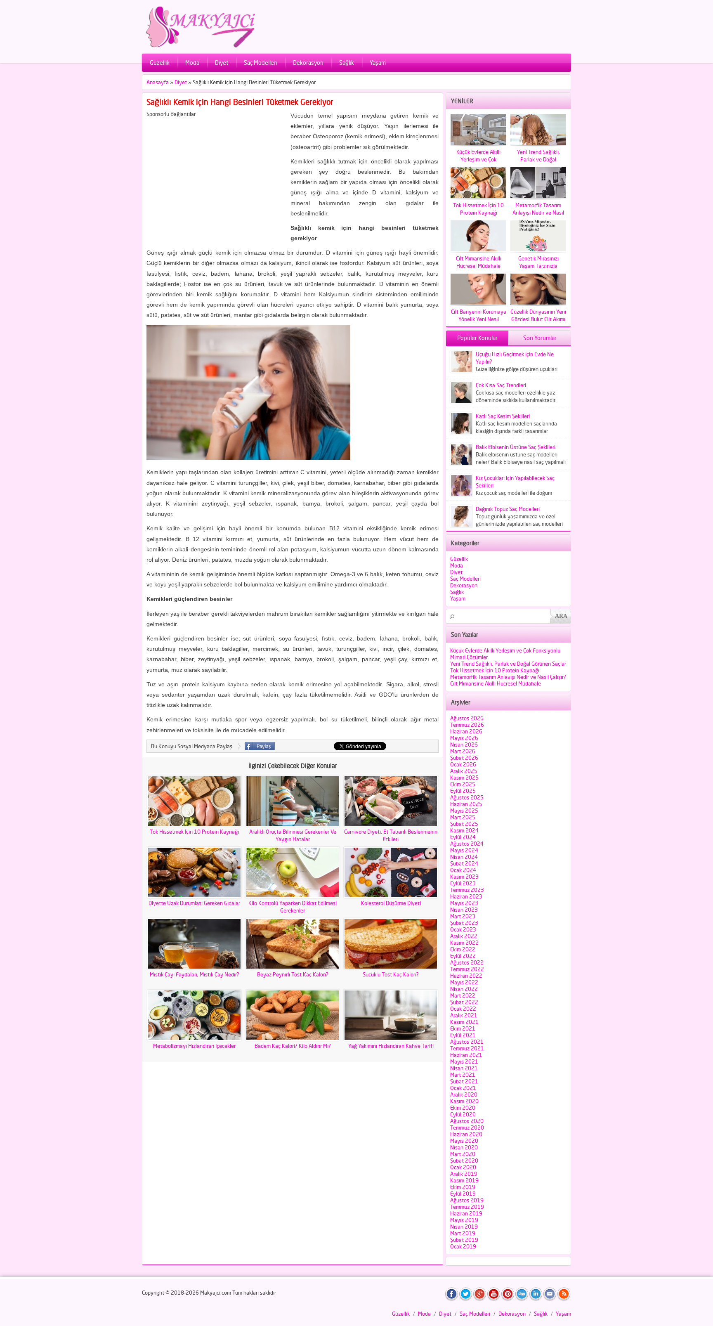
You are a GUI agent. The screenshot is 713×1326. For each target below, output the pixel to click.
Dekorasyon (308, 62)
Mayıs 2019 (464, 1220)
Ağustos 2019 (467, 1200)
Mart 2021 (462, 1074)
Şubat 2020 (464, 1160)
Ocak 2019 (463, 1246)
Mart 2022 (462, 995)
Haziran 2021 (466, 1055)
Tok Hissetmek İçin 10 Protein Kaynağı (194, 831)
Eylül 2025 (463, 790)
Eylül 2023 (463, 883)
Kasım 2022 (464, 942)
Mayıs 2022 (464, 982)
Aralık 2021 (463, 1015)
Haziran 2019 (466, 1213)
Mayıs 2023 (464, 903)
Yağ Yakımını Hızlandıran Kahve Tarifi (391, 1045)
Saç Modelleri (260, 62)
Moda (192, 62)
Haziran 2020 (466, 1134)
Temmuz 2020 (467, 1127)
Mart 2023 (462, 916)
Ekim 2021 (462, 1028)
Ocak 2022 (463, 1008)
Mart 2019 (462, 1233)
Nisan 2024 (464, 856)
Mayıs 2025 (464, 810)
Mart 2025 (462, 817)
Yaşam (378, 62)
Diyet (221, 62)
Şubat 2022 (464, 1002)
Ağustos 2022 (467, 962)
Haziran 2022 (466, 975)
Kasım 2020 (464, 1101)
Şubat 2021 (464, 1081)
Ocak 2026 (463, 764)
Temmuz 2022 (467, 969)
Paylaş (260, 746)
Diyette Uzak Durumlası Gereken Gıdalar (194, 903)
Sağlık (346, 62)
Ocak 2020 (463, 1167)
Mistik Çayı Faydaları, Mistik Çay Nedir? (194, 974)
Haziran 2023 (466, 896)
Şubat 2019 (464, 1239)
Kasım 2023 (464, 876)
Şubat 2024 (464, 863)
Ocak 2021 (463, 1088)
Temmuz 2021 (467, 1048)
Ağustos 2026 (467, 718)
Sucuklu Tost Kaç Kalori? (391, 974)
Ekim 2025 (462, 784)
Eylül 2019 (463, 1193)
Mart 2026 (462, 751)
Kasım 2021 (464, 1022)
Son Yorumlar (540, 337)
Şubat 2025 (464, 823)
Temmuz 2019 (467, 1206)
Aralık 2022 (463, 936)
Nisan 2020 (464, 1147)
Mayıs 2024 (464, 850)
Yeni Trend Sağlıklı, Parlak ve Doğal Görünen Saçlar (508, 663)
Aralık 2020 (463, 1094)
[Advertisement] (215, 175)
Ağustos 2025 (467, 797)
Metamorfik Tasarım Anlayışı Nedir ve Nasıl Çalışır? (508, 677)
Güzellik (160, 62)
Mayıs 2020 (464, 1140)
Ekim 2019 (462, 1187)
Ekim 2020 (462, 1107)
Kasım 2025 (464, 777)
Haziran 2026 (466, 731)
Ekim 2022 (462, 949)
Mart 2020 (462, 1154)
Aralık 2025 (463, 771)
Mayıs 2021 (464, 1061)
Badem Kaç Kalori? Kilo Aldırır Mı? (293, 1045)
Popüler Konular (477, 337)
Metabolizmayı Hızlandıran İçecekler (194, 1045)
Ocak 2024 (463, 870)
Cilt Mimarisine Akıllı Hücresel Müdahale (495, 683)
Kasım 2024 (464, 830)
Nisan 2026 (464, 744)
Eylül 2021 (463, 1035)
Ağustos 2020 (467, 1121)
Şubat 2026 (464, 757)
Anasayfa (157, 82)
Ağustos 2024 (467, 843)
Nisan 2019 (464, 1226)
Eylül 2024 (463, 837)
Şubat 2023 (464, 922)
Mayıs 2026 (464, 738)
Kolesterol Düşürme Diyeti (391, 903)
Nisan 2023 (464, 909)
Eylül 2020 (463, 1114)
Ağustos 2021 (467, 1041)
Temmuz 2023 (467, 889)
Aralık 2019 (463, 1173)
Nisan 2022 (464, 989)
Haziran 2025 (466, 804)
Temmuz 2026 (467, 724)
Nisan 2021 (464, 1068)
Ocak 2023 (463, 929)
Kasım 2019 (464, 1180)
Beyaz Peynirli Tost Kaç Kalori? (292, 974)
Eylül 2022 (463, 956)
